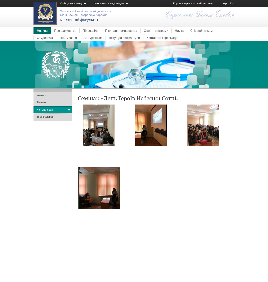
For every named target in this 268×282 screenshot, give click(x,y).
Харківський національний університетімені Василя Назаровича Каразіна (86, 13)
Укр (225, 3)
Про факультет (65, 30)
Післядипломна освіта (121, 30)
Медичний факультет (79, 19)
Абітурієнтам (93, 38)
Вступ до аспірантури (124, 38)
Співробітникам (201, 30)
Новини (42, 30)
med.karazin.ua (204, 3)
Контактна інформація (162, 38)
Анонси (41, 95)
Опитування (68, 38)
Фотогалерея (45, 109)
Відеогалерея (45, 116)
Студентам (45, 38)
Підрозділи (90, 30)
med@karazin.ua (224, 266)
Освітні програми (156, 30)
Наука (179, 30)
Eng (232, 3)
